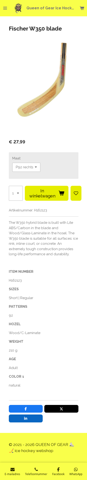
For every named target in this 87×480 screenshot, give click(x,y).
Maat (16, 158)
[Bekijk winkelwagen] (82, 8)
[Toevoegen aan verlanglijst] (76, 193)
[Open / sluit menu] (5, 8)
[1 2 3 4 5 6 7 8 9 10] (16, 193)
